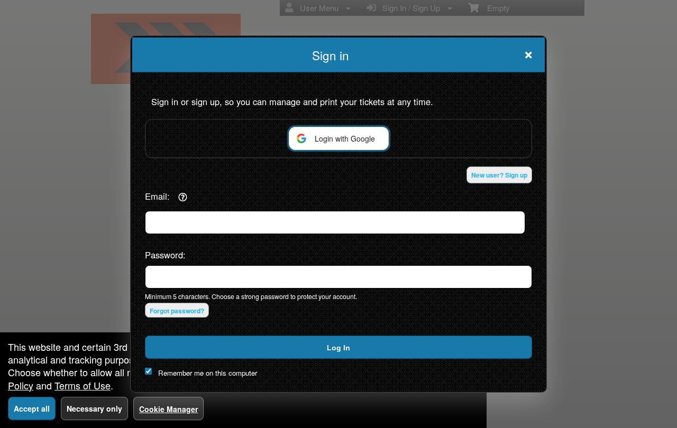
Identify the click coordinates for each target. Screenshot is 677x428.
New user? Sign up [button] (499, 175)
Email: (157, 196)
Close (528, 55)
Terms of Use (82, 385)
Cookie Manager (168, 409)
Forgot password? (177, 310)
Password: (165, 254)
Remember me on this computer (207, 373)
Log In (338, 347)
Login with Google (345, 138)
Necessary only (94, 408)
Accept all (32, 408)
